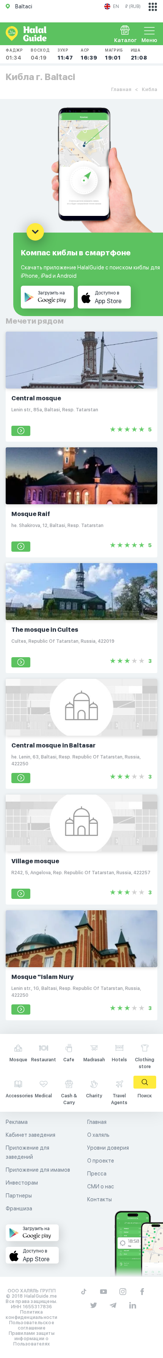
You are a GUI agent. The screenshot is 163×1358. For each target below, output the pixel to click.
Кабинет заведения (30, 1135)
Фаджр (14, 54)
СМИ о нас (100, 1186)
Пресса (97, 1174)
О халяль (98, 1135)
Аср (89, 54)
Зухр (65, 54)
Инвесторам (22, 1183)
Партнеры (19, 1196)
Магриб (114, 54)
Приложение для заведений (27, 1152)
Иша (139, 54)
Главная (121, 89)
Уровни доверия (108, 1148)
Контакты (99, 1199)
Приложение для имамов (38, 1170)
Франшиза (19, 1208)
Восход (40, 54)
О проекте (100, 1161)
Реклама (17, 1122)
